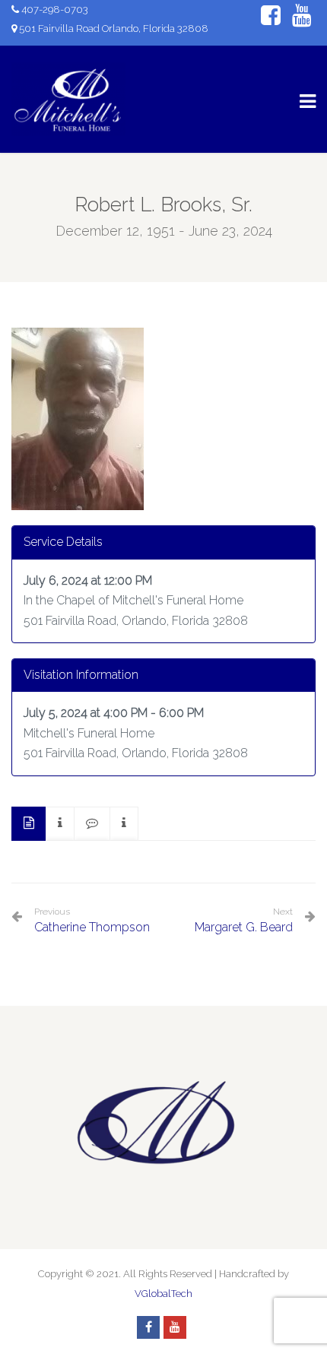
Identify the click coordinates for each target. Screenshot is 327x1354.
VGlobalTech (163, 1293)
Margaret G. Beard (244, 927)
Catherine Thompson (92, 920)
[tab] (28, 824)
